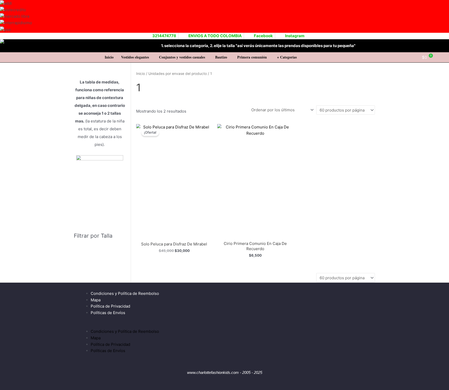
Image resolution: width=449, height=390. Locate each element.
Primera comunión (252, 57)
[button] (136, 57)
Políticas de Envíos (108, 312)
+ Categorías (287, 57)
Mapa (96, 299)
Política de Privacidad (110, 306)
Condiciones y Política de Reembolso (125, 293)
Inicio (109, 57)
